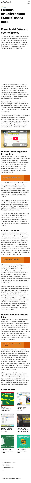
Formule (3, 7)
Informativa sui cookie (8, 467)
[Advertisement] (15, 66)
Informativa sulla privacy (9, 462)
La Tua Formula (6, 2)
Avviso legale (6, 465)
